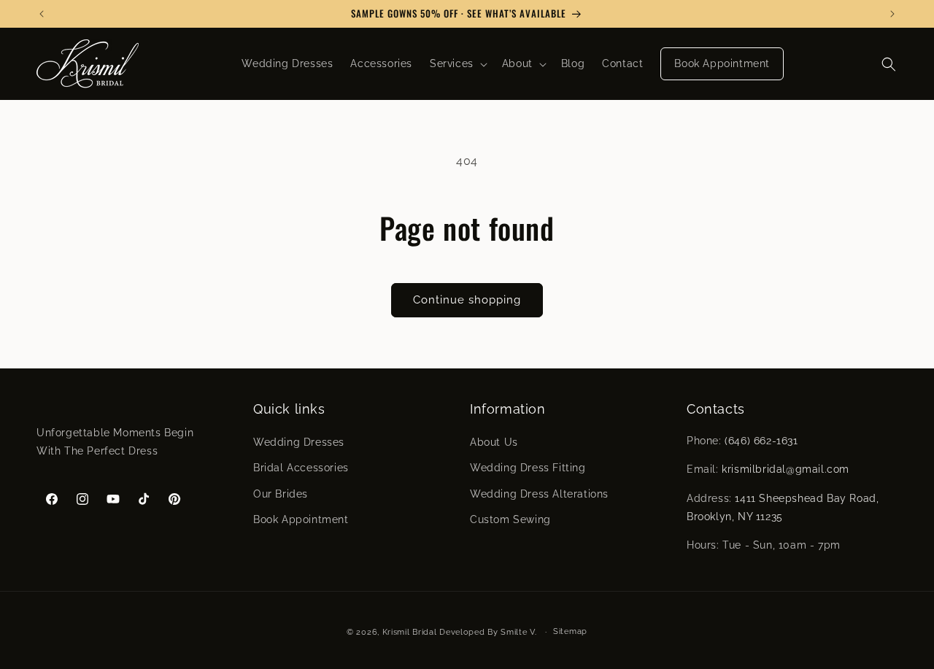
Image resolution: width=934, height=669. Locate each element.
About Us (494, 442)
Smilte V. (518, 632)
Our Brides (280, 494)
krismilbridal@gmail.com (785, 470)
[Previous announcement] (42, 14)
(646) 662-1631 (761, 440)
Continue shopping (467, 299)
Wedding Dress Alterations (539, 494)
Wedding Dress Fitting (528, 468)
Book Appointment (301, 519)
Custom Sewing (510, 519)
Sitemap (570, 631)
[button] (457, 63)
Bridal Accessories (301, 468)
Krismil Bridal (409, 632)
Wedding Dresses (298, 442)
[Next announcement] (892, 14)
